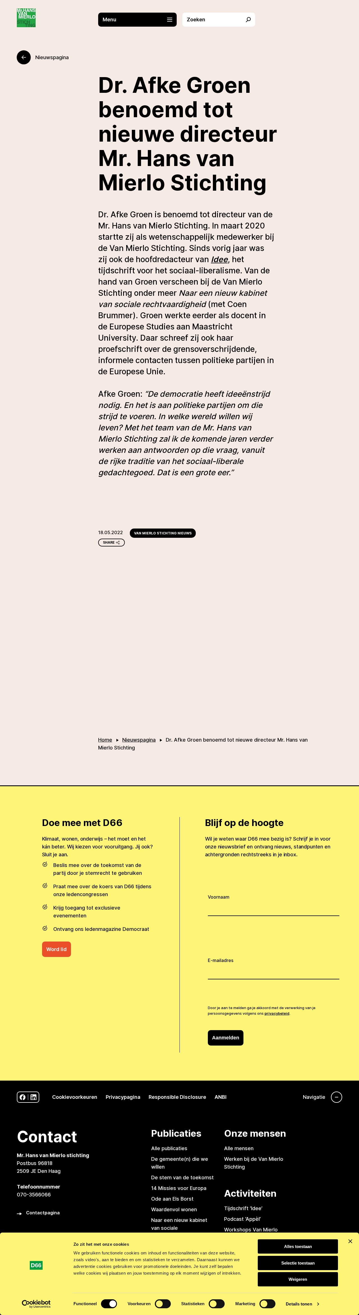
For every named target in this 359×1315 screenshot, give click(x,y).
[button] (140, 20)
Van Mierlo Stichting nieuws (163, 533)
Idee (219, 259)
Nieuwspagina (139, 740)
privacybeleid (276, 1013)
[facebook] (23, 1097)
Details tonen (299, 1304)
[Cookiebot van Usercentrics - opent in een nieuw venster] (36, 1304)
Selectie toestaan (298, 1263)
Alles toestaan (298, 1246)
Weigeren (298, 1279)
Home (105, 740)
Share (109, 542)
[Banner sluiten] (350, 1241)
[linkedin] (33, 1097)
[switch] (163, 1303)
